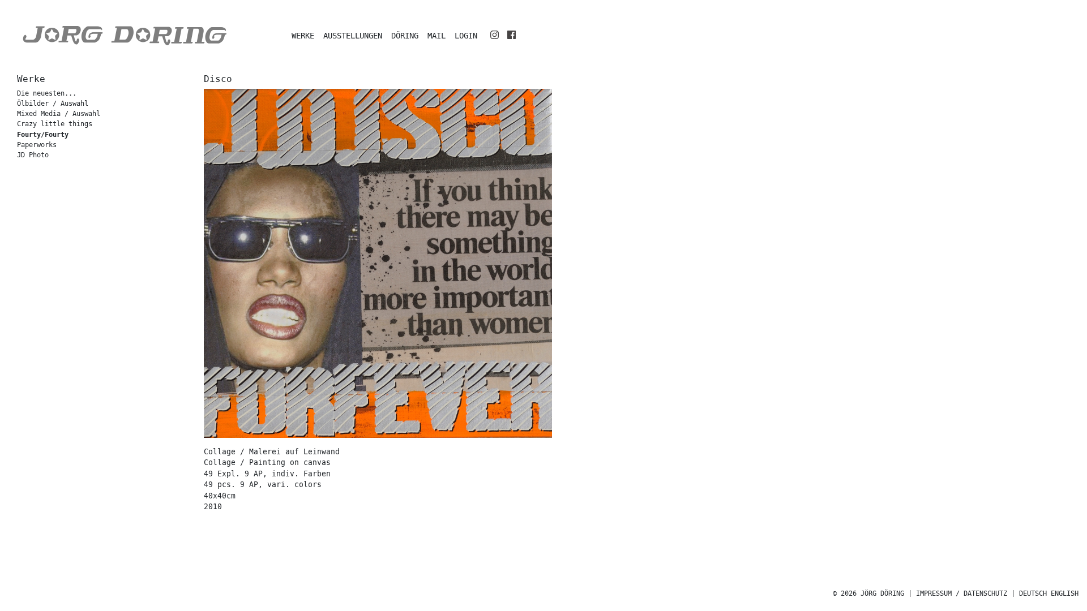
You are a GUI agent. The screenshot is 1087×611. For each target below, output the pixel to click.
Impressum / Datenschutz (961, 594)
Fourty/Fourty (43, 135)
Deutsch (1033, 594)
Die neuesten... (46, 93)
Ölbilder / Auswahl (52, 104)
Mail (436, 36)
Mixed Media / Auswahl (58, 114)
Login (466, 36)
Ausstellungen (352, 36)
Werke (303, 36)
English (1065, 594)
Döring (404, 36)
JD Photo (33, 155)
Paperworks (37, 145)
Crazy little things (54, 124)
